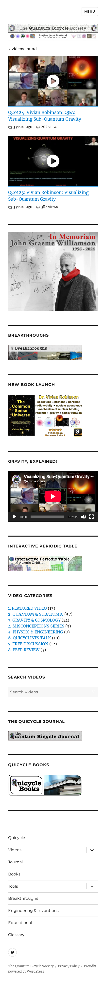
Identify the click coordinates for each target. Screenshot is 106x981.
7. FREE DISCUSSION (28, 643)
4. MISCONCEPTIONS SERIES (36, 626)
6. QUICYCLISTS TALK (29, 637)
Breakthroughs (23, 898)
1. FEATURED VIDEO (27, 608)
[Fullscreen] (91, 516)
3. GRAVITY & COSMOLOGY (34, 620)
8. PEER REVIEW (23, 649)
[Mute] (83, 516)
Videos (14, 849)
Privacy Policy (68, 966)
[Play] (14, 516)
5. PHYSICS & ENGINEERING (35, 631)
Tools (13, 886)
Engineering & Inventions (33, 910)
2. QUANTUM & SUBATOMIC (35, 614)
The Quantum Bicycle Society (30, 966)
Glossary (16, 934)
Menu (89, 11)
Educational (20, 922)
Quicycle (16, 837)
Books (14, 874)
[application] (53, 496)
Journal (15, 862)
